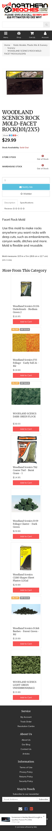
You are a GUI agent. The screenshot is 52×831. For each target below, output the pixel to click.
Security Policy (26, 781)
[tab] (10, 203)
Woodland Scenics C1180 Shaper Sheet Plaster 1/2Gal (23, 577)
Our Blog (26, 744)
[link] (26, 808)
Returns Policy (26, 776)
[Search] (46, 25)
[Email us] (20, 808)
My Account (26, 717)
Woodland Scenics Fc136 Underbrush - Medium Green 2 (26, 309)
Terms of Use (26, 767)
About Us (26, 740)
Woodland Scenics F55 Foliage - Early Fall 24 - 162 (26, 363)
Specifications (26, 202)
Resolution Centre (26, 726)
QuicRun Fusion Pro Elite (22, 820)
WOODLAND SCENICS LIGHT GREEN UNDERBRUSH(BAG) (24, 685)
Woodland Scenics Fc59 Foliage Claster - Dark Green (25, 524)
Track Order (26, 721)
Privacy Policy (26, 772)
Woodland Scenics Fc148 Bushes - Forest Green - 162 (26, 631)
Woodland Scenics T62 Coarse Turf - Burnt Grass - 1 (25, 470)
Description (9, 202)
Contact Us (26, 749)
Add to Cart (26, 321)
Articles (26, 753)
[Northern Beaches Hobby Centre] (26, 9)
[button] (26, 194)
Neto (35, 827)
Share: (6, 135)
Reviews (8, 208)
